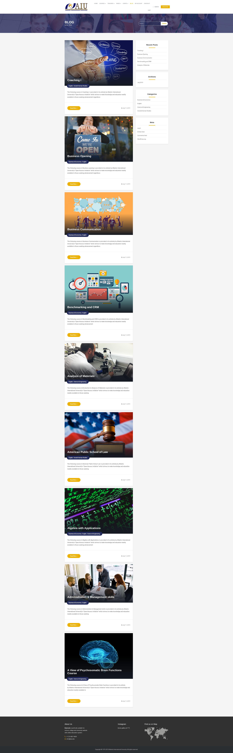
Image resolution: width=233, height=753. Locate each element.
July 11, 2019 (126, 108)
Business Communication (84, 229)
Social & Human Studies (80, 86)
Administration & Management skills (90, 596)
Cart (149, 10)
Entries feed (140, 132)
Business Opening (79, 156)
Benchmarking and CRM (83, 307)
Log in (139, 128)
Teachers (111, 3)
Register (165, 7)
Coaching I (74, 80)
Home (96, 3)
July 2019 (140, 82)
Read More (73, 108)
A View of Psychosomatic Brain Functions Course (94, 672)
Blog (131, 3)
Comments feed (142, 135)
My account (138, 3)
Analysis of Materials (81, 376)
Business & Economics (75, 162)
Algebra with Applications (84, 528)
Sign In (157, 7)
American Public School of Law (87, 451)
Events (125, 3)
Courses (102, 3)
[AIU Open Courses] (77, 7)
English (71, 86)
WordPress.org (141, 139)
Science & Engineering (80, 381)
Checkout (147, 3)
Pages (118, 3)
